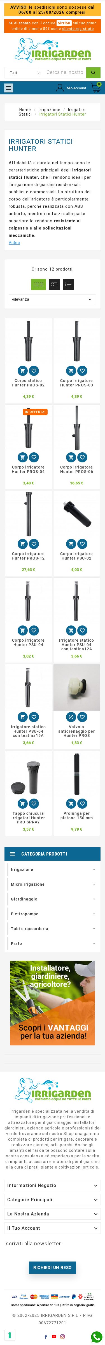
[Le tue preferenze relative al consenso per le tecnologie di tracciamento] (9, 1335)
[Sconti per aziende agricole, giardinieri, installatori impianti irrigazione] (52, 1003)
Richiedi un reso (52, 1267)
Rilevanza (52, 299)
